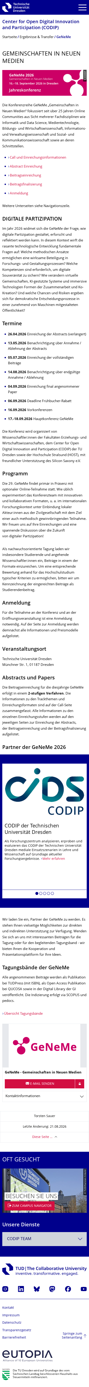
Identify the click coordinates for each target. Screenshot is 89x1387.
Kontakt (8, 1307)
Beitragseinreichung (25, 175)
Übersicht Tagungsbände (23, 1014)
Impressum (11, 1315)
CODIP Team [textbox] (19, 1239)
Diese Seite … (42, 1137)
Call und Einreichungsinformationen (38, 158)
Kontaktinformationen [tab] (22, 1096)
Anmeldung (19, 193)
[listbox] (44, 831)
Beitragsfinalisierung (26, 184)
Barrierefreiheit (14, 1337)
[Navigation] (82, 7)
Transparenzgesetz (16, 1330)
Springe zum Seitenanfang (72, 1335)
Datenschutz (11, 1322)
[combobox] (44, 1239)
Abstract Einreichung (26, 166)
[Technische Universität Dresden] (15, 7)
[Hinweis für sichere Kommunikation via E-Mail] (79, 1083)
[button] (36, 894)
